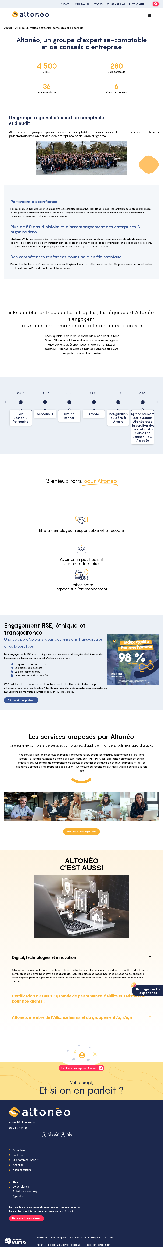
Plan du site (42, 1237)
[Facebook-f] (63, 1134)
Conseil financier (62, 806)
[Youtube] (56, 1134)
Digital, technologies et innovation (44, 957)
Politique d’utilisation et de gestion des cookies (92, 1237)
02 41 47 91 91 (18, 1128)
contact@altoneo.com (22, 1122)
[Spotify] (69, 1134)
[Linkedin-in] (44, 1134)
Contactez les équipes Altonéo (78, 1068)
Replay (65, 4)
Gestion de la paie (139, 806)
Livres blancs (81, 4)
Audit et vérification (101, 806)
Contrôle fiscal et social (23, 806)
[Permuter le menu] (149, 15)
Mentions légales (58, 1237)
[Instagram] (50, 1134)
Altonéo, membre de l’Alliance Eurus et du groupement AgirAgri (72, 1017)
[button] (6, 402)
